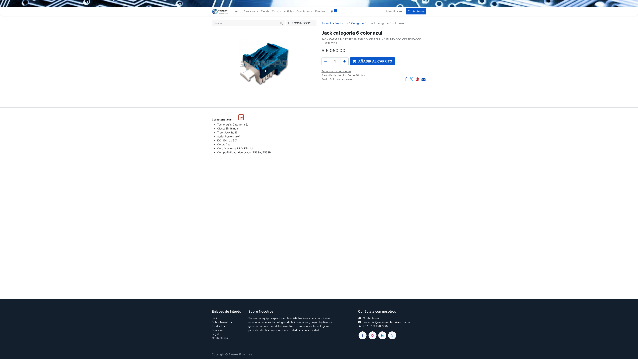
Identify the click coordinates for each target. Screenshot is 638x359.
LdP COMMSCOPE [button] (300, 23)
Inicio (215, 318)
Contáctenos (416, 11)
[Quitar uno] (325, 61)
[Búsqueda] (281, 23)
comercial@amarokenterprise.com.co (386, 322)
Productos (218, 326)
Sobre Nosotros (222, 322)
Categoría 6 (358, 23)
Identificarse (394, 11)
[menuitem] (238, 11)
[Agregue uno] (344, 61)
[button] (372, 61)
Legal (215, 334)
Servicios (217, 330)
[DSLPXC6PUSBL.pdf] (241, 117)
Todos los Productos (334, 23)
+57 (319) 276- (372, 326)
